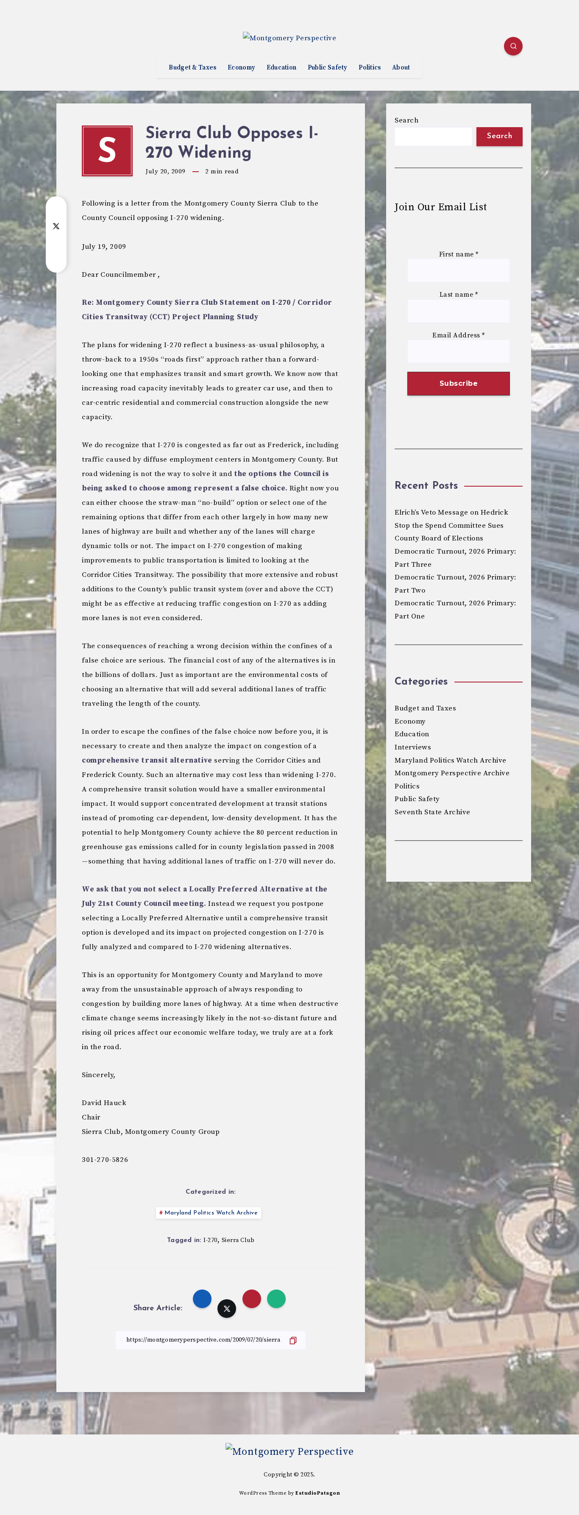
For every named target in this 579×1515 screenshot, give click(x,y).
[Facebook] (65, 47)
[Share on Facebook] (56, 209)
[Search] (513, 46)
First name (459, 255)
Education (282, 68)
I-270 (210, 1240)
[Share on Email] (56, 242)
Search (406, 120)
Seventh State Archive (432, 812)
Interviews (413, 747)
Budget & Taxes (192, 68)
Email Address (458, 335)
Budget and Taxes (425, 708)
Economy (241, 68)
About (401, 68)
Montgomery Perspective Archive (452, 773)
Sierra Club (238, 1240)
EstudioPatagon (317, 1493)
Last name (459, 295)
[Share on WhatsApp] (56, 259)
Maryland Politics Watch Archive (211, 1213)
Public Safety (328, 68)
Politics (370, 68)
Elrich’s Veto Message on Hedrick (451, 512)
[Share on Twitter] (56, 225)
